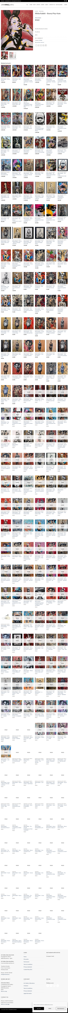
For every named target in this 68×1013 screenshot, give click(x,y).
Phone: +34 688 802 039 (6, 0)
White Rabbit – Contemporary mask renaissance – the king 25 (50, 81)
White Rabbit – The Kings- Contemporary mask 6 (16, 174)
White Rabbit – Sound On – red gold (5, 715)
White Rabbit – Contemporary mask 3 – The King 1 (51, 851)
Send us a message (5, 1004)
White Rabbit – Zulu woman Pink (16, 468)
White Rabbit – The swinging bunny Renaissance (50, 693)
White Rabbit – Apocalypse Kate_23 (5, 827)
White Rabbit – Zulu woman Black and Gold (5, 355)
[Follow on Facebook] (64, 1)
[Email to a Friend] (41, 45)
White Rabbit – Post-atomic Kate (16, 127)
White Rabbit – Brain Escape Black (28, 805)
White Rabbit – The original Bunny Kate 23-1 (5, 197)
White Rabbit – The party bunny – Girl (5, 422)
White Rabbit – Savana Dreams (28, 873)
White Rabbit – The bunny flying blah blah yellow (5, 603)
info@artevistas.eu (16, 0)
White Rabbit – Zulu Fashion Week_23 (16, 671)
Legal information (28, 993)
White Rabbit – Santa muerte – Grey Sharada (39, 761)
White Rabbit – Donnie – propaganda (16, 715)
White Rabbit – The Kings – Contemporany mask (62, 174)
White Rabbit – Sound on (5, 557)
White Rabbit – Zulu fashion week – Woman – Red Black (62, 693)
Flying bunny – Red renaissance (39, 287)
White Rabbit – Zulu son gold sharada (28, 287)
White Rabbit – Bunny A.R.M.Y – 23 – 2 (16, 196)
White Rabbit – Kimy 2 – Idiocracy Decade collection (17, 242)
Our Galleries (59, 4)
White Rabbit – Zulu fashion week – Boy (16, 104)
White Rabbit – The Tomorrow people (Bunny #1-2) (28, 896)
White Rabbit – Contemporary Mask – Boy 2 (17, 423)
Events (42, 4)
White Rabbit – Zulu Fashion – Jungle (28, 692)
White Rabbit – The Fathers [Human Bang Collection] (50, 174)
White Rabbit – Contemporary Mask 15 (50, 874)
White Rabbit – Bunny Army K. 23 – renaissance (50, 716)
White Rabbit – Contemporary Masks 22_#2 (28, 423)
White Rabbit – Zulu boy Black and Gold (50, 400)
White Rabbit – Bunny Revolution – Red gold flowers (50, 626)
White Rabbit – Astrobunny (27, 151)
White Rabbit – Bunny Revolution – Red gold (62, 579)
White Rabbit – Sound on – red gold (62, 805)
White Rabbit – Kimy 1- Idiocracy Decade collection (5, 783)
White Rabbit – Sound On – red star (5, 648)
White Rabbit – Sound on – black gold (50, 648)
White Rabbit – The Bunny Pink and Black (16, 490)
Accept (39, 1008)
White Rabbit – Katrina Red (61, 602)
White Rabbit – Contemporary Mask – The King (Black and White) (39, 128)
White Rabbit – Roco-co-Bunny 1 (50, 127)
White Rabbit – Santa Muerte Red (5, 534)
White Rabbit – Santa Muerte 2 (5, 918)
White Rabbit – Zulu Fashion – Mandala (62, 671)
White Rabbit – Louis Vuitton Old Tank (62, 151)
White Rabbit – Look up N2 (39, 805)
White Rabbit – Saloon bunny (17, 783)
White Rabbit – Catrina (15, 445)
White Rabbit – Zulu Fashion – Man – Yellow (5, 400)
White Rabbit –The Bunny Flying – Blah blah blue (39, 535)
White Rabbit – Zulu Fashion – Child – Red (62, 648)
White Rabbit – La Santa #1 (38, 692)
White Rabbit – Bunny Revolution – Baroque (50, 534)
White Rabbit (38, 17)
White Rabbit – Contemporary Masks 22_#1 (16, 827)
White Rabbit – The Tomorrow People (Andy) (39, 242)
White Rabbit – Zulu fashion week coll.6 (62, 534)
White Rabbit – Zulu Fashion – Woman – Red (50, 446)
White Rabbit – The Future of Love (62, 626)
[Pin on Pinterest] (43, 45)
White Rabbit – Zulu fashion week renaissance (50, 242)
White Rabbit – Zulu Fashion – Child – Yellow (62, 378)
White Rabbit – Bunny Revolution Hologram (5, 579)
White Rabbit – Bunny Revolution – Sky (50, 579)
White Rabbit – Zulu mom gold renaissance (28, 309)
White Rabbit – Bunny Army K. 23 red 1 (50, 671)
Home (31, 4)
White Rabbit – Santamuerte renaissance (61, 242)
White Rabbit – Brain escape (50, 264)
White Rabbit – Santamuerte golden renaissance (16, 265)
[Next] (30, 30)
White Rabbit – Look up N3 (39, 648)
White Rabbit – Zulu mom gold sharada (50, 287)
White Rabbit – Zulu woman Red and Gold (28, 332)
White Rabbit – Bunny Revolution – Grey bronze (16, 400)
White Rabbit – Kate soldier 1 (62, 513)
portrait (38, 42)
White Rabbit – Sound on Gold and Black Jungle (39, 333)
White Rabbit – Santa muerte (50, 805)
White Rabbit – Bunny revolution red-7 (28, 851)
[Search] (27, 4)
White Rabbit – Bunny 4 (16, 896)
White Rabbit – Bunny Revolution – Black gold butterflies (16, 580)
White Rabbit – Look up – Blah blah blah (62, 760)
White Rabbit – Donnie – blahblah (16, 738)
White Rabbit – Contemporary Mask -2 (50, 919)
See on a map (4, 991)
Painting (41, 11)
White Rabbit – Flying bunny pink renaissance (5, 265)
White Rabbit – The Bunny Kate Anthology (39, 151)
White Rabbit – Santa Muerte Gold (39, 579)
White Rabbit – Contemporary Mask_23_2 (61, 197)
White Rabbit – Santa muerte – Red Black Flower (50, 761)
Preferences (60, 1008)
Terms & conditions (28, 964)
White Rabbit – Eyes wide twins (16, 80)
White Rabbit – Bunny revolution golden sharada (39, 265)
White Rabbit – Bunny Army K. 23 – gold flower (28, 738)
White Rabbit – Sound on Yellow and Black (50, 332)
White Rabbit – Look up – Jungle (50, 738)
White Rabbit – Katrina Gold (27, 513)
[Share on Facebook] (36, 45)
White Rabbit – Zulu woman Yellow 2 (39, 377)
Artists (38, 4)
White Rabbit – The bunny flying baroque (5, 490)
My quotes (26, 959)
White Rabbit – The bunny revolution (50, 104)
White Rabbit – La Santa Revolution (16, 151)
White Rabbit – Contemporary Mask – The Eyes (28, 491)
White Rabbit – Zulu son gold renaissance (16, 309)
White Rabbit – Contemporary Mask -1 (62, 919)
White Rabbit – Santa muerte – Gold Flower (28, 783)
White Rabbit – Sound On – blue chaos (62, 715)
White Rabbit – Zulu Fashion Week (39, 174)
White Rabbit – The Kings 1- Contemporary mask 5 (17, 220)
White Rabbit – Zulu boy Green (16, 355)
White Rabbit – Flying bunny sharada (28, 264)
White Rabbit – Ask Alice (39, 468)
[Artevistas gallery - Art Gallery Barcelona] (7, 4)
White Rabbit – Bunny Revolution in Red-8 (28, 648)
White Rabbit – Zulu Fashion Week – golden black (16, 535)
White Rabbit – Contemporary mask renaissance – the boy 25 (62, 81)
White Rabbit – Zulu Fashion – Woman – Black (50, 378)
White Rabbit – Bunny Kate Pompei (62, 422)
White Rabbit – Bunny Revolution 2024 (28, 400)
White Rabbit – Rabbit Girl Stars (39, 738)
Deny (49, 1008)
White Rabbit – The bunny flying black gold (16, 287)
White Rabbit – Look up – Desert (5, 760)
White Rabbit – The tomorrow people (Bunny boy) (5, 287)
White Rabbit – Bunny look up (62, 264)
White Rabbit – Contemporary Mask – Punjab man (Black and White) (39, 603)
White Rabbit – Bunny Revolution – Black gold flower (62, 557)
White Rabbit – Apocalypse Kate (4, 174)
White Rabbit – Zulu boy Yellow (39, 355)
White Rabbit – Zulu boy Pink (62, 332)
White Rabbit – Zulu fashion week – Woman (5, 104)
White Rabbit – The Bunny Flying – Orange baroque (28, 557)
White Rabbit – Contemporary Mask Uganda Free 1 (39, 104)
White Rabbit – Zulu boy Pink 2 (50, 355)
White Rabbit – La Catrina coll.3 (61, 219)
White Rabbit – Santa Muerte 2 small (39, 918)
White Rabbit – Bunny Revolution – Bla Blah (50, 557)
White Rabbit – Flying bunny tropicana (5, 309)
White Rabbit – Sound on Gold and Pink (16, 377)
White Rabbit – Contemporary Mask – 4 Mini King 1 (51, 896)
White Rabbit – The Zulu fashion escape (28, 127)
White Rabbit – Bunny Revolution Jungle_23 (50, 827)
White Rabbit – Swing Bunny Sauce (62, 104)
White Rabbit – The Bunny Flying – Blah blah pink (39, 557)
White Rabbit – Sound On (5, 873)
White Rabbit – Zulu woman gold (5, 332)
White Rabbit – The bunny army (5, 219)
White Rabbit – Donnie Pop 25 (38, 80)
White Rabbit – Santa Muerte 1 (16, 918)
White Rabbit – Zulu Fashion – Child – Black (16, 693)
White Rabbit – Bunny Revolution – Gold (50, 513)
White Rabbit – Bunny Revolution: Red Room (17, 941)
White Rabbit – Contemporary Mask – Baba (62, 128)
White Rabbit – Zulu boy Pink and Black (62, 400)
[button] (65, 4)
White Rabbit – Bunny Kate (5, 896)
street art (42, 42)
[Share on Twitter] (39, 45)
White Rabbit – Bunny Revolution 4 (39, 941)
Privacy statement (28, 966)
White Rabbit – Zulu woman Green (16, 332)
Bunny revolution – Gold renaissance (50, 309)
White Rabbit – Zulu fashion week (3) (5, 445)
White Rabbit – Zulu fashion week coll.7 (39, 671)
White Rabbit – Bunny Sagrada (5, 80)
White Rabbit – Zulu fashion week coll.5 (5, 242)
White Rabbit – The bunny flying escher (16, 513)
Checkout (26, 985)
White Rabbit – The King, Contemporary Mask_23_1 (16, 626)
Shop (34, 4)
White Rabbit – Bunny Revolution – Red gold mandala (28, 468)
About (46, 4)
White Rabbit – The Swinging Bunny (62, 873)
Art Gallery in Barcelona (29, 983)
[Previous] (3, 30)
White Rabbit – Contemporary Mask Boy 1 (16, 603)
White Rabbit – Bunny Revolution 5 (5, 941)
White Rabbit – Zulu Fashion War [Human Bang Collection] (28, 197)
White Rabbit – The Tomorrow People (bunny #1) (28, 242)
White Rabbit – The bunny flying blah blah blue (50, 423)
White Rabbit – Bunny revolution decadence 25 (39, 491)
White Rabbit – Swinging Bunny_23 (39, 827)
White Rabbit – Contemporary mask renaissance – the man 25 (28, 81)
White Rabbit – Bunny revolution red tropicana (39, 310)
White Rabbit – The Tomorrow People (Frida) (16, 649)
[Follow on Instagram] (66, 1)
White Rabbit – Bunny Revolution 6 (28, 941)
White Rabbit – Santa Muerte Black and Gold (50, 491)
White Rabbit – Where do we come (28, 671)
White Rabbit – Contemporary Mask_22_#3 (49, 152)
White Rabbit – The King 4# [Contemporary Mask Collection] (28, 828)
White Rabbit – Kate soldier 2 (5, 692)
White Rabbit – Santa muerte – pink (62, 738)
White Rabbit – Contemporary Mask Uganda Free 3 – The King (28, 105)
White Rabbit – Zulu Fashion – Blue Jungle (28, 626)
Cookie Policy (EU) (28, 969)
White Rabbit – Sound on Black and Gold (39, 422)
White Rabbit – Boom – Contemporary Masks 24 (28, 220)
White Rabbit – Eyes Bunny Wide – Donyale (5, 152)
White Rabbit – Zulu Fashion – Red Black (50, 783)
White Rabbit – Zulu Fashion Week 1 (39, 851)
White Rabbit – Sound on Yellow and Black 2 (5, 468)
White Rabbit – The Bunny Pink (28, 602)
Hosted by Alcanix (13, 1009)
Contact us (52, 4)
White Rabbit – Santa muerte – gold (5, 805)
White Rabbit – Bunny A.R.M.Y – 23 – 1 (39, 400)
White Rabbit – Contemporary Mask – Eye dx (39, 220)
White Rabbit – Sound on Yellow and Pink (28, 355)
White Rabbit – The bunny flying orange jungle (62, 468)
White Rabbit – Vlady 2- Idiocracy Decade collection (39, 197)
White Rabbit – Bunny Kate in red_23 (62, 827)
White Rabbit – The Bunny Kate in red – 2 (5, 851)
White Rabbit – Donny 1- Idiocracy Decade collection (28, 174)
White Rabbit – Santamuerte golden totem (62, 287)
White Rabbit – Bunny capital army (5, 127)
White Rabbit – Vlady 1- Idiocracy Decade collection (50, 197)
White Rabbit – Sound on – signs (62, 783)
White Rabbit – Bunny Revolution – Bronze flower (39, 626)
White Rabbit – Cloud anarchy (39, 896)
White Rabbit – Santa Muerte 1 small (28, 918)
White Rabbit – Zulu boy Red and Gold (5, 513)
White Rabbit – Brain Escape (16, 873)
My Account (26, 961)
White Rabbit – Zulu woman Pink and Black (62, 355)
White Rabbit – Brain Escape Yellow (5, 626)
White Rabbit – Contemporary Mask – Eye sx (51, 220)
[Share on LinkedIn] (46, 45)
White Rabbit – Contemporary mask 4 (62, 851)
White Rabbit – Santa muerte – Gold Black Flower (5, 738)
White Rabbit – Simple (17, 556)
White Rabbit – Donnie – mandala (4, 671)
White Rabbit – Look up (39, 783)
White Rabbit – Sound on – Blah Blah (50, 602)
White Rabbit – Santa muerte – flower (28, 715)
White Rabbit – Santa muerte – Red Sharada (39, 715)
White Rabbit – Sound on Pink (28, 377)
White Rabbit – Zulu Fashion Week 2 (16, 851)
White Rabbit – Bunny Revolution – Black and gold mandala (62, 446)
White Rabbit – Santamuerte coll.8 (16, 805)
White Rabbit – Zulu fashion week (39, 513)
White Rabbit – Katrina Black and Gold (27, 446)
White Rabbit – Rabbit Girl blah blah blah (16, 760)
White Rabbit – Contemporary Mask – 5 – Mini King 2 (62, 896)
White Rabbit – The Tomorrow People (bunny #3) (50, 468)
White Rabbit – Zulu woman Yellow (5, 377)
